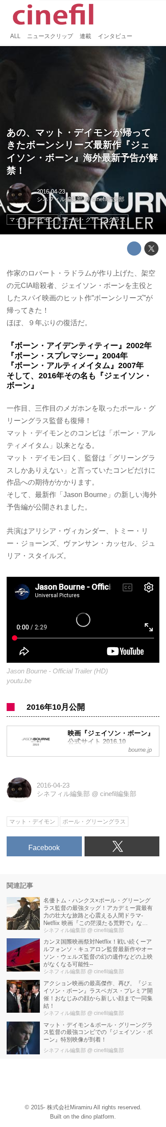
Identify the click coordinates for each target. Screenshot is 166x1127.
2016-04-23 (51, 191)
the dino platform (92, 1116)
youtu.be (19, 680)
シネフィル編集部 (60, 199)
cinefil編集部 (108, 199)
